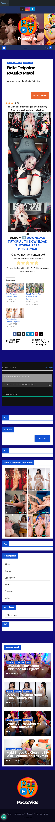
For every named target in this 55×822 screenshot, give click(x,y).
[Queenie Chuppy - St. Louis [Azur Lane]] (39, 525)
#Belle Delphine (32, 81)
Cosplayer (28, 63)
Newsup (42, 814)
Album (10, 63)
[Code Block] (25, 384)
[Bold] (4, 384)
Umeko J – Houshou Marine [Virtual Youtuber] (26, 725)
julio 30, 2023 (16, 760)
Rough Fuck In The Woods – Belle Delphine (33, 296)
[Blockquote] (22, 384)
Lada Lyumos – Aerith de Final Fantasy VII (39, 342)
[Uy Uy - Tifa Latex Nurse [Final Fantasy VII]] (39, 479)
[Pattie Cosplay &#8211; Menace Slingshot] (15, 313)
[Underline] (10, 384)
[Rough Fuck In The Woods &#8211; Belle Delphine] (35, 288)
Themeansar (27, 817)
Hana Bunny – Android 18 (15, 341)
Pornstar (9, 591)
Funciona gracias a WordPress (19, 814)
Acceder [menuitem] (4, 3)
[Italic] (7, 384)
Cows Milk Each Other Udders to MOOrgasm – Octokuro (23, 669)
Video (7, 598)
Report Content (40, 95)
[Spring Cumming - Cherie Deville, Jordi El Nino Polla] (16, 502)
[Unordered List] (19, 384)
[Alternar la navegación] (26, 48)
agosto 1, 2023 (16, 674)
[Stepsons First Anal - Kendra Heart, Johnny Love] (16, 525)
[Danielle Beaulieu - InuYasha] (16, 479)
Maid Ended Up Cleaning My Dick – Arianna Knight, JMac (27, 754)
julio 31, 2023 (15, 702)
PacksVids (27, 38)
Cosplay (18, 63)
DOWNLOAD (36, 238)
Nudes (8, 584)
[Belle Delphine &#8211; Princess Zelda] (15, 288)
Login (50, 368)
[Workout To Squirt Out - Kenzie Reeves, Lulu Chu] (39, 502)
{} (32, 384)
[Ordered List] (16, 384)
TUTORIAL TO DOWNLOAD (27, 241)
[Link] (28, 384)
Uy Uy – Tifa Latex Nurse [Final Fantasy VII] (24, 696)
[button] (47, 47)
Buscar (8, 429)
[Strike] (13, 384)
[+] (35, 384)
